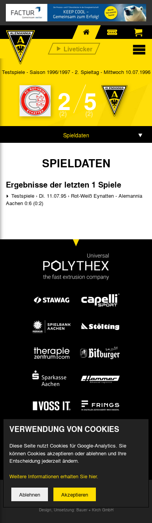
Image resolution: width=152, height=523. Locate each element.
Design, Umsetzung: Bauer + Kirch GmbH (76, 509)
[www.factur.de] (76, 12)
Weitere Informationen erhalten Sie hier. (53, 476)
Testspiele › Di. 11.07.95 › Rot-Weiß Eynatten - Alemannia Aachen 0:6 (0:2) (74, 199)
